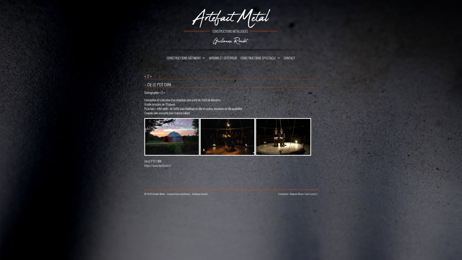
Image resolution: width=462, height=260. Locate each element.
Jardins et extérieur (223, 58)
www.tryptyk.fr (311, 194)
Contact (289, 58)
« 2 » (148, 76)
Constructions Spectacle (258, 58)
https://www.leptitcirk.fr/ (157, 165)
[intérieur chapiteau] (227, 137)
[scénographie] (283, 137)
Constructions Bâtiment (184, 58)
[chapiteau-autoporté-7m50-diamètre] (172, 137)
